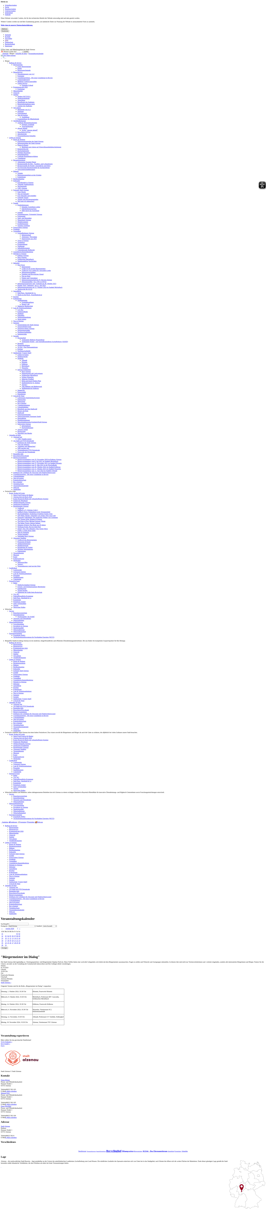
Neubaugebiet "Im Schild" (26, 617)
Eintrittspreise (21, 588)
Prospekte (16, 575)
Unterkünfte (17, 579)
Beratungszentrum (19, 160)
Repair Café (26, 304)
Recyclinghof (21, 403)
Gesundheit (17, 231)
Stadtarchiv (21, 390)
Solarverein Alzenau (24, 424)
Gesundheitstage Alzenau (25, 233)
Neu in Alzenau (18, 321)
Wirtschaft (8, 609)
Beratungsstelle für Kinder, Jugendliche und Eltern (33, 166)
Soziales (16, 336)
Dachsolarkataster (23, 151)
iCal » (3, 1046)
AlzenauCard (17, 437)
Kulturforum (21, 177)
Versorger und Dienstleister (22, 618)
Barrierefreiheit (10, 44)
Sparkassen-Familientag (21, 504)
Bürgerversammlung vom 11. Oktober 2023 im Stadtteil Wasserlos (39, 469)
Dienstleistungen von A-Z (25, 74)
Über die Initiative (23, 444)
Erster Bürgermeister (24, 66)
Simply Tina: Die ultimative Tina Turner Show (32, 529)
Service (11, 611)
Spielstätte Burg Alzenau (25, 536)
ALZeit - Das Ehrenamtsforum (27, 347)
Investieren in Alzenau (20, 626)
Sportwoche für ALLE (24, 289)
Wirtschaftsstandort (19, 632)
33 (2, 938)
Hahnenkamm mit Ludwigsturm (32, 373)
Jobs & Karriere (22, 115)
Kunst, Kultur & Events (17, 493)
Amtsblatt (171, 1151)
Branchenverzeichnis (20, 613)
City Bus (20, 310)
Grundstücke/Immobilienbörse (23, 252)
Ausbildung (25, 117)
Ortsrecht (16, 93)
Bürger (12, 53)
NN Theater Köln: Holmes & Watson (29, 519)
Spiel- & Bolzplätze (19, 603)
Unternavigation (10, 11)
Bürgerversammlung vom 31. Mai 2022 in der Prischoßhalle (37, 465)
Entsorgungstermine (24, 414)
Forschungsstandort (15, 633)
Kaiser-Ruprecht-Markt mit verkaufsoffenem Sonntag (30, 499)
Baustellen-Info (18, 454)
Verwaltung (17, 108)
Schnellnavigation (11, 5)
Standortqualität (18, 628)
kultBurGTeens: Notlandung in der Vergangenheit (33, 512)
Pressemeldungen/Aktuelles (26, 136)
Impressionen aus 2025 (29, 239)
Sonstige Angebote (23, 225)
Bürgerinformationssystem (26, 104)
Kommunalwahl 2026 (20, 87)
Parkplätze (20, 315)
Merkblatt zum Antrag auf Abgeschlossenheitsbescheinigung (41, 147)
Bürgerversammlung (20, 458)
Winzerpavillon (22, 562)
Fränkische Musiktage (20, 501)
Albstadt (24, 360)
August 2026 (10, 928)
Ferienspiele (21, 216)
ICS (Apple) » (5, 1044)
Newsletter (8, 38)
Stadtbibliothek (22, 300)
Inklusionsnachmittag (29, 272)
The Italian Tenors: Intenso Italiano (28, 523)
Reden (19, 68)
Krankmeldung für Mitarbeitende (28, 119)
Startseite (8, 35)
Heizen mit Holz (22, 411)
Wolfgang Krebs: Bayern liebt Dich (29, 527)
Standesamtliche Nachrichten (26, 261)
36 (2, 945)
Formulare (20, 76)
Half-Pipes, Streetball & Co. (26, 293)
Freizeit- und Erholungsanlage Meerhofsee (31, 587)
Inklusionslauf (26, 235)
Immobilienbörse (22, 154)
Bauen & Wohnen (19, 139)
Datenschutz (9, 42)
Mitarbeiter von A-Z (24, 109)
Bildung (16, 171)
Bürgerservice (17, 72)
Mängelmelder (18, 91)
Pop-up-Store (26, 276)
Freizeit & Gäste (10, 491)
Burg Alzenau (22, 257)
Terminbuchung (18, 484)
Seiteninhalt (9, 13)
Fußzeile (8, 14)
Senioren (16, 323)
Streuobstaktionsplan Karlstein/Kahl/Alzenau (32, 422)
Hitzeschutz (21, 401)
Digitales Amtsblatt (28, 124)
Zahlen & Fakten (23, 355)
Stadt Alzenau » (6, 982)
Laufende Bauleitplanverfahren (27, 156)
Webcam (16, 487)
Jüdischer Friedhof (28, 379)
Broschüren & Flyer (24, 132)
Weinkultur (17, 560)
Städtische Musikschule (25, 306)
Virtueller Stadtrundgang (25, 184)
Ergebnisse (21, 89)
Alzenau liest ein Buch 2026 (22, 497)
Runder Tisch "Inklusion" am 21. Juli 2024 (31, 285)
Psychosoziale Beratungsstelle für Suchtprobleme (33, 167)
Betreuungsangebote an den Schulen (29, 175)
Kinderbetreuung (23, 205)
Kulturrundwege (18, 559)
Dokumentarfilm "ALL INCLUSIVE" (34, 282)
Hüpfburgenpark (22, 545)
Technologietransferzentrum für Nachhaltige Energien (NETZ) (33, 637)
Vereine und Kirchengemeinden (27, 199)
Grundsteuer (21, 158)
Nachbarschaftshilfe (23, 351)
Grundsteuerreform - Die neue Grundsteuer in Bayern (35, 78)
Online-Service (22, 83)
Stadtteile (20, 358)
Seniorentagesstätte (23, 330)
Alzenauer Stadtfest (19, 538)
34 (2, 941)
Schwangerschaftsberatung (26, 169)
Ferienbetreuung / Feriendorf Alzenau (29, 214)
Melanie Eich (5, 1093)
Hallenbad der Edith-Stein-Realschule (29, 592)
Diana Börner (5, 1080)
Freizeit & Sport (14, 581)
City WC (16, 594)
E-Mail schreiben (11, 1091)
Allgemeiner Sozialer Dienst (26, 162)
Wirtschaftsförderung (16, 622)
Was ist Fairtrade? (23, 194)
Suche (7, 7)
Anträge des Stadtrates (24, 106)
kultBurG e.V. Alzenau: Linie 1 (27, 510)
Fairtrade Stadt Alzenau (21, 190)
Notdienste (21, 246)
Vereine (15, 605)
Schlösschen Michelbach (25, 259)
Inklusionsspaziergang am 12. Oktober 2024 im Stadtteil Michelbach (39, 287)
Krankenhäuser (22, 244)
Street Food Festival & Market (23, 495)
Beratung (20, 343)
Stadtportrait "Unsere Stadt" (22, 353)
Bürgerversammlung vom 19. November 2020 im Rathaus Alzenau (39, 459)
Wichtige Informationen (25, 549)
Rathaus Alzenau (23, 255)
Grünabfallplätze (22, 407)
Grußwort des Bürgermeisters (27, 540)
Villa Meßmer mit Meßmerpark (32, 386)
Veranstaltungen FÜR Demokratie (28, 450)
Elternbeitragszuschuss (29, 209)
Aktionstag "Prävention (29, 237)
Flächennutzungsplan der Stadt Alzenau (30, 141)
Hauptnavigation (10, 9)
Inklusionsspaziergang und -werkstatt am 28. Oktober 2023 (36, 284)
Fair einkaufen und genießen (26, 196)
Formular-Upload (27, 85)
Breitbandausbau (18, 179)
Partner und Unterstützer (30, 278)
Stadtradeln (17, 489)
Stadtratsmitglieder (23, 98)
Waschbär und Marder (24, 433)
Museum (16, 555)
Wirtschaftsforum (19, 630)
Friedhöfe (16, 229)
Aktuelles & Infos (21, 53)
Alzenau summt (22, 429)
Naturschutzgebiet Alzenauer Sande (29, 416)
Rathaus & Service (15, 63)
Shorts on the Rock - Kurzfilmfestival (29, 295)
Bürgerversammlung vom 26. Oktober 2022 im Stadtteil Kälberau (38, 467)
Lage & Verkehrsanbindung (22, 308)
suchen (26, 51)
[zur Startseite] (8, 55)
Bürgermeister (18, 65)
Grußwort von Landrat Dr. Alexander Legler (36, 270)
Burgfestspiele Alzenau (20, 506)
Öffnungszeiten (127, 1151)
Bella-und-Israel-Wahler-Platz (31, 381)
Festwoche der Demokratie (26, 452)
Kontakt (7, 37)
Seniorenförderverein (24, 327)
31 (2, 934)
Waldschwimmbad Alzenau (26, 585)
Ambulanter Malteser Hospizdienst (33, 340)
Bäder (15, 583)
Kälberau (25, 364)
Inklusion (16, 263)
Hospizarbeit (21, 338)
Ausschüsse (21, 100)
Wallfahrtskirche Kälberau (30, 388)
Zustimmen (5, 31)
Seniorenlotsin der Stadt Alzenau (28, 325)
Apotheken (21, 242)
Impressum (8, 46)
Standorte (20, 111)
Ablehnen (4, 29)
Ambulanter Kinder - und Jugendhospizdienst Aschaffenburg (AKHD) (45, 342)
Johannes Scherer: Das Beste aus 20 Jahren (31, 525)
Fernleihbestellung (28, 302)
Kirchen (16, 297)
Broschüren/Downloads (21, 456)
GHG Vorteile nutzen (24, 439)
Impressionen (26, 267)
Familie (15, 203)
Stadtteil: (39, 926)
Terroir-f (24, 385)
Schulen (20, 173)
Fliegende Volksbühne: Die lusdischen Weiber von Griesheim (37, 517)
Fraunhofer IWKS (19, 635)
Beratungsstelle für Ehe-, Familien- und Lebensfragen (35, 164)
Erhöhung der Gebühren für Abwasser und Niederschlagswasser (34, 472)
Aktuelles (185, 1151)
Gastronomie (17, 570)
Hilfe (6, 40)
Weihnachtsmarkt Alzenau (21, 502)
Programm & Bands (24, 542)
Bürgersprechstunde (24, 70)
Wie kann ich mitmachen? (25, 201)
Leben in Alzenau (15, 138)
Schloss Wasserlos (28, 377)
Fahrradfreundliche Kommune (23, 596)
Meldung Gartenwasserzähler (27, 81)
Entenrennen (21, 551)
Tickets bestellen (22, 534)
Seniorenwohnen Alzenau (25, 328)
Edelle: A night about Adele (26, 530)
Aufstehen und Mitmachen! (26, 446)
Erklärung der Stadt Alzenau (26, 443)
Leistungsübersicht (23, 80)
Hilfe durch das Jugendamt (30, 211)
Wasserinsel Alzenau (24, 220)
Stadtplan (20, 313)
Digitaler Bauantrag (23, 153)
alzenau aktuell (22, 128)
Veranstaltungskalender (35, 53)
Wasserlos (25, 368)
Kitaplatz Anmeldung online (31, 207)
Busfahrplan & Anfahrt (25, 547)
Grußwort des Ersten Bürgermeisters (34, 269)
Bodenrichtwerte (22, 149)
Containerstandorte (23, 405)
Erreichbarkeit (22, 113)
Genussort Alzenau (19, 572)
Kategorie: (4, 926)
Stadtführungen (18, 577)
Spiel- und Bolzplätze (24, 218)
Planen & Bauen (22, 145)
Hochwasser (21, 431)
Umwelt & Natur (18, 396)
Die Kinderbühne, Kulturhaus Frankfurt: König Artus (34, 514)
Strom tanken (21, 319)
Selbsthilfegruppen (23, 248)
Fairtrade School (22, 197)
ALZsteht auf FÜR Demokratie (23, 441)
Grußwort (20, 508)
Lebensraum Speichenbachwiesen (28, 398)
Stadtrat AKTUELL (24, 96)
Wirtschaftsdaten (18, 620)
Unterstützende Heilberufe (26, 250)
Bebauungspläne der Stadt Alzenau (28, 143)
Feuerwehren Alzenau (20, 227)
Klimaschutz (21, 400)
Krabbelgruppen (22, 224)
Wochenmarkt (22, 186)
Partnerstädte (21, 392)
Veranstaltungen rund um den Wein (29, 566)
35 (2, 943)
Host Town (21, 265)
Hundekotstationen (23, 420)
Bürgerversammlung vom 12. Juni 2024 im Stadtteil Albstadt (37, 471)
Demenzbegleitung (23, 345)
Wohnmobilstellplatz (24, 317)
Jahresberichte (22, 134)
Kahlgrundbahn (22, 312)
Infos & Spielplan (23, 532)
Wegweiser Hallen (19, 607)
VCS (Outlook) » (6, 1042)
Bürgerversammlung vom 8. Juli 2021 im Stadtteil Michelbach (37, 461)
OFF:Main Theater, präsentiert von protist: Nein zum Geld (36, 516)
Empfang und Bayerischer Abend (33, 274)
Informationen (26, 426)
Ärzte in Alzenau (23, 240)
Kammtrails (17, 600)
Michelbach (25, 366)
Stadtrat (15, 95)
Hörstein (24, 362)
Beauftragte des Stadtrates (25, 102)
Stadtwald (20, 413)
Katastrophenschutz (19, 480)
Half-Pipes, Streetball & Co (22, 598)
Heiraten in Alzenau (19, 254)
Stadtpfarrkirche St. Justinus (31, 383)
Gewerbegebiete (18, 624)
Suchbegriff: (5, 924)
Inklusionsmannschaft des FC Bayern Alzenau (37, 280)
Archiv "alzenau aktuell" (30, 130)
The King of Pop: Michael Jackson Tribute (31, 521)
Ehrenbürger (21, 394)
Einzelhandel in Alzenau (25, 182)
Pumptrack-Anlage (19, 602)
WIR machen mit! (23, 448)
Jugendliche (17, 291)
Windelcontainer (22, 222)
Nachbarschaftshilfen (24, 332)
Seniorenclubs (22, 334)
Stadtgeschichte (22, 356)
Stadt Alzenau (5, 1126)
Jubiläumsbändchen (23, 544)
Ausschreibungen (27, 126)
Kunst (15, 557)
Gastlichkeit (13, 568)
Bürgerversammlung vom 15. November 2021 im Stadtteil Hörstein (39, 463)
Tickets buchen (22, 590)
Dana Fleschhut (6, 1106)
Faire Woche (21, 192)
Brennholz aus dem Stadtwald (27, 409)
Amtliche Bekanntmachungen (27, 123)
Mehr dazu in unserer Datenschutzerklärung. (17, 25)
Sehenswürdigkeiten (24, 370)
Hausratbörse (21, 418)
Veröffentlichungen (19, 121)
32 (2, 936)
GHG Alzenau (22, 188)
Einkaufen (16, 181)
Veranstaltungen (18, 553)
